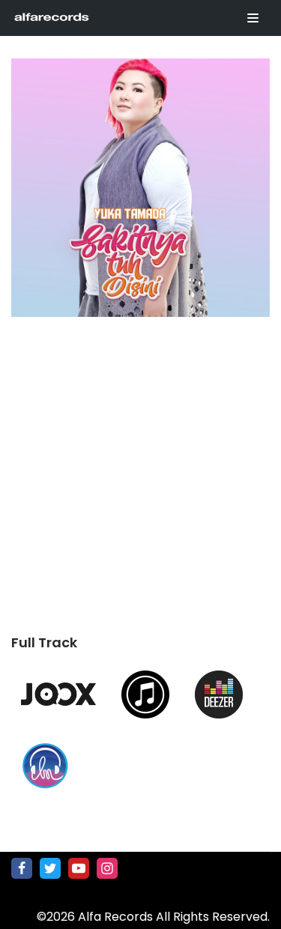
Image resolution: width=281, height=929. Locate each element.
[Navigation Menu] (253, 18)
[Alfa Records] (52, 17)
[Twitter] (50, 868)
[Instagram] (107, 868)
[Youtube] (78, 868)
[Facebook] (21, 868)
